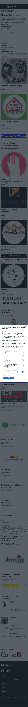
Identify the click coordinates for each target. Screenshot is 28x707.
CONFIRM (8, 377)
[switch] (23, 355)
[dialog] (14, 353)
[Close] (25, 327)
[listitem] (14, 352)
